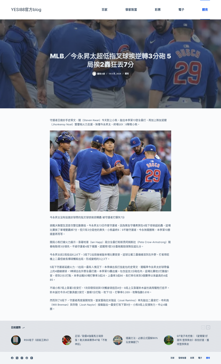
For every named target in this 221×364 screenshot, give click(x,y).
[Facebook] (12, 358)
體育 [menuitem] (205, 9)
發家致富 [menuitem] (131, 9)
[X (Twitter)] (17, 358)
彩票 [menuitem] (158, 9)
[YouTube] (31, 358)
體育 (127, 73)
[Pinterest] (27, 358)
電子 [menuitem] (181, 9)
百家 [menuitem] (104, 9)
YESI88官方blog (26, 9)
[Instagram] (22, 358)
